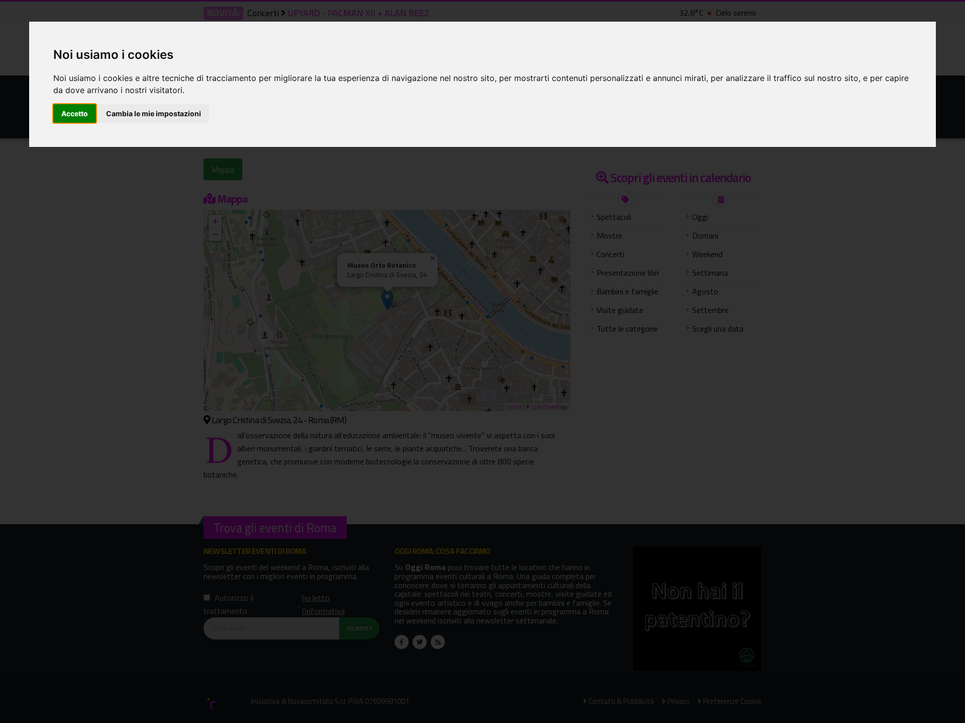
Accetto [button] (74, 113)
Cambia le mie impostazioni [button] (153, 113)
